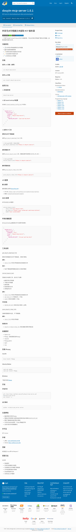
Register (67, 3)
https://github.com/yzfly (14, 443)
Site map (69, 528)
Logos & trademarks (41, 494)
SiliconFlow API (14, 189)
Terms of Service (67, 487)
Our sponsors (40, 496)
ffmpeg (10, 380)
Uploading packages (29, 489)
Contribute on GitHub (53, 491)
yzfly (60, 67)
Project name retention (27, 493)
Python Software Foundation (8, 488)
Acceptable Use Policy (66, 495)
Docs (55, 3)
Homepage (59, 33)
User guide (26, 490)
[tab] (7, 25)
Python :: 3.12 (60, 109)
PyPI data (58, 44)
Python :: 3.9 (60, 104)
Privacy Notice (66, 492)
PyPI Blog (39, 487)
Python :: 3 (60, 100)
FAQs (25, 496)
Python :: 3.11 (60, 107)
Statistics (39, 492)
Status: (9, 493)
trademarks (32, 528)
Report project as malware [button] (64, 113)
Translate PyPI (53, 494)
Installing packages (28, 487)
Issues (58, 35)
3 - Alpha (59, 87)
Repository (59, 38)
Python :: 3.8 (60, 102)
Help (51, 3)
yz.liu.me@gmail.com (13, 441)
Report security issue (68, 489)
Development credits (55, 498)
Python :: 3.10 (60, 105)
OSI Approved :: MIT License (64, 96)
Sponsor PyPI (53, 496)
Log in (60, 3)
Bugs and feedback (54, 488)
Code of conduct (67, 490)
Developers (60, 91)
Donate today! (6, 497)
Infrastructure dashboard (40, 489)
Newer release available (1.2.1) (64, 49)
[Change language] (72, 3)
